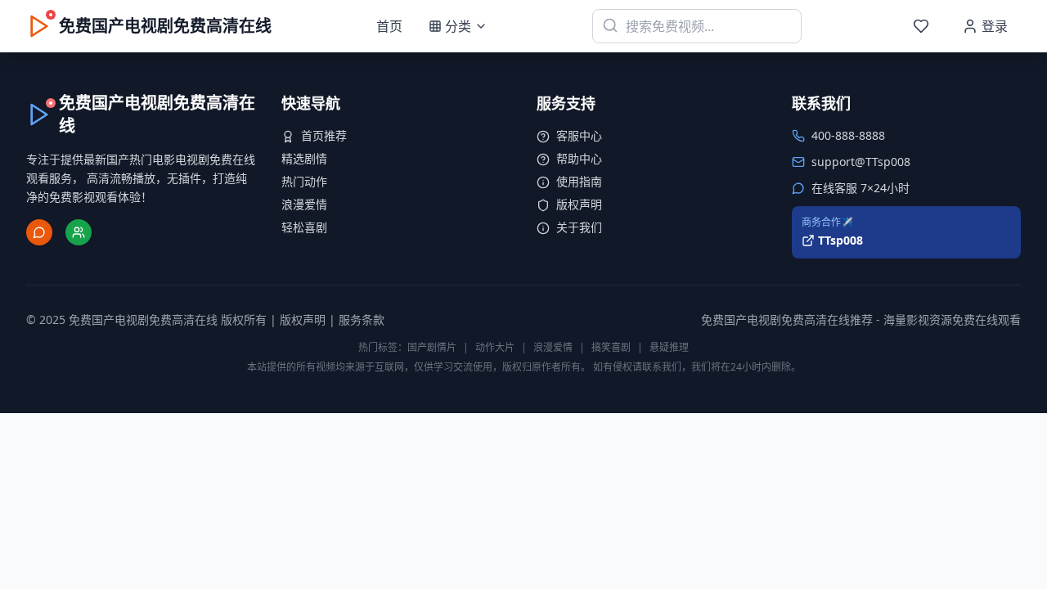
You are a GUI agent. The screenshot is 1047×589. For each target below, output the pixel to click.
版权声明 (579, 204)
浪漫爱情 (304, 204)
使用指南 (579, 181)
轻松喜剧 (304, 227)
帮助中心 (579, 158)
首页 (389, 26)
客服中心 (579, 135)
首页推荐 (324, 135)
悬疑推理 (669, 347)
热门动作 (304, 181)
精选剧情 (304, 158)
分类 (458, 26)
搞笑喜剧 (611, 347)
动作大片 (495, 347)
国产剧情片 (431, 347)
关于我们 (579, 227)
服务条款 (361, 319)
